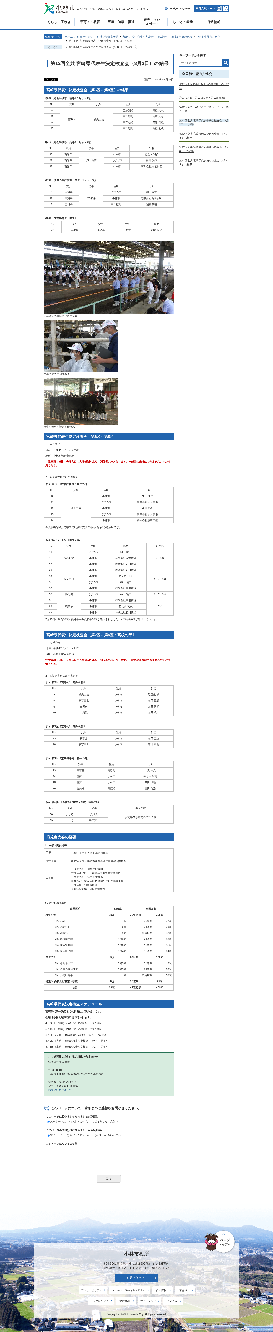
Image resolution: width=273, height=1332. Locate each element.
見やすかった (58, 1121)
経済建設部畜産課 (107, 36)
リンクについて (99, 1300)
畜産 (125, 36)
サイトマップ (148, 1300)
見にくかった (80, 1121)
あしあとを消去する (135, 47)
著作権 (183, 1290)
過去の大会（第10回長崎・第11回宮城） (202, 97)
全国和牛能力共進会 (208, 36)
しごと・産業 (183, 22)
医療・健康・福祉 (121, 22)
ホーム (69, 36)
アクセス (172, 1300)
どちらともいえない (106, 1121)
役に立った (56, 1135)
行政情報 (214, 22)
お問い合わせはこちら (61, 1089)
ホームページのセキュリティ (128, 1290)
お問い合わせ (135, 1277)
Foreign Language (179, 8)
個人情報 (161, 1290)
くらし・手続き (59, 22)
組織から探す (85, 36)
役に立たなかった (80, 1135)
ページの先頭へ (220, 1242)
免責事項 (124, 1300)
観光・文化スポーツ (152, 22)
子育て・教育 (90, 22)
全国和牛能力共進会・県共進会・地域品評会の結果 (162, 36)
